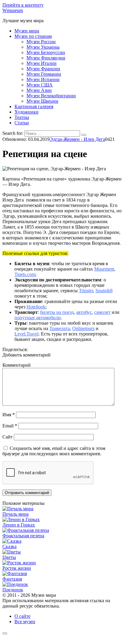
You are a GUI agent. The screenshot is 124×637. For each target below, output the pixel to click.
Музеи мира (26, 30)
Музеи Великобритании (51, 95)
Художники (26, 111)
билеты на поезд (57, 312)
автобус (84, 312)
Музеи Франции (43, 68)
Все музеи (24, 621)
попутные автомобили (37, 317)
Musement (104, 268)
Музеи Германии (43, 74)
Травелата (59, 328)
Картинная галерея (33, 106)
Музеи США (39, 84)
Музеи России (41, 41)
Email (9, 425)
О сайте (22, 616)
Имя (8, 414)
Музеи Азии (39, 90)
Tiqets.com (24, 274)
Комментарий (16, 365)
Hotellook (35, 306)
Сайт (7, 436)
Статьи (21, 122)
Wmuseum (12, 10)
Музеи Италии (41, 63)
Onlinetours (83, 328)
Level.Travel (26, 333)
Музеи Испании (43, 79)
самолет (102, 312)
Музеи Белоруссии (45, 52)
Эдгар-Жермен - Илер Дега (77, 139)
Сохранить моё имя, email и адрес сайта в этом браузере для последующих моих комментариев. (53, 451)
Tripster (86, 290)
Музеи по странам (33, 36)
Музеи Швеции (42, 101)
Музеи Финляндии (45, 57)
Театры (21, 117)
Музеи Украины (43, 47)
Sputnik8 (104, 290)
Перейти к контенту (23, 5)
